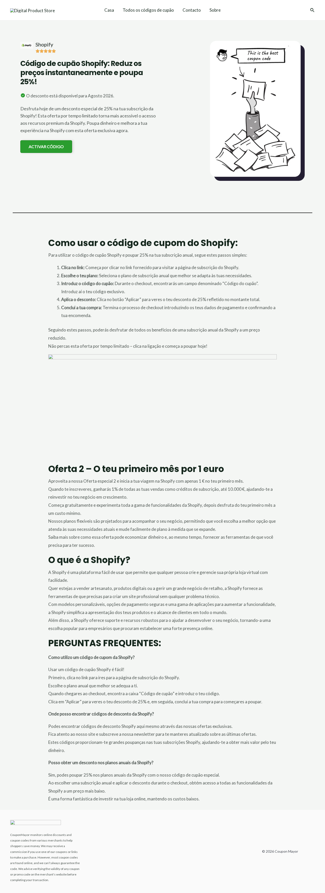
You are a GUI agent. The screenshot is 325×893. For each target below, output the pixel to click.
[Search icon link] (312, 10)
